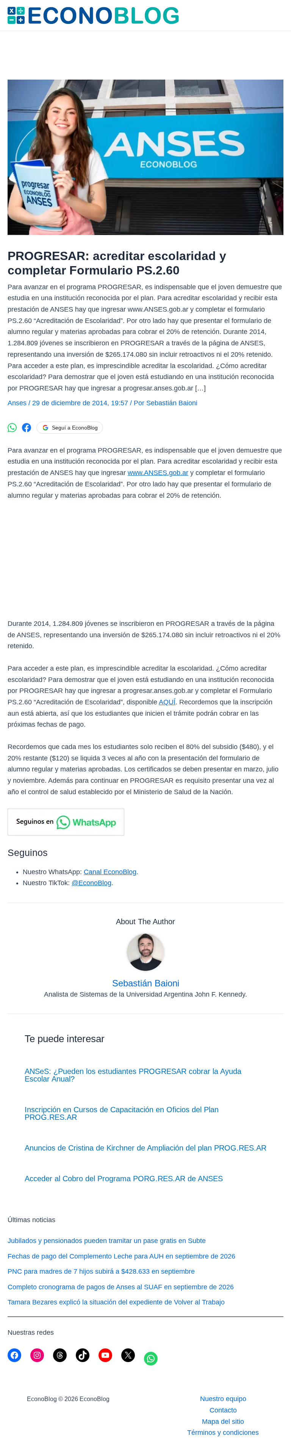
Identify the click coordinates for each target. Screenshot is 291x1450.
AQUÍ (167, 702)
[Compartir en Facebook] (26, 427)
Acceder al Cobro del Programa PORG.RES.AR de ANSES (124, 1178)
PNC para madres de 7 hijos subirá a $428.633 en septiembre (101, 1271)
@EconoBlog (91, 883)
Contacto (223, 1410)
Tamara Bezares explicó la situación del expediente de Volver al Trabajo (116, 1302)
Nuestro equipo (223, 1399)
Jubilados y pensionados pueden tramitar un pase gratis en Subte (107, 1241)
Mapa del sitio (223, 1421)
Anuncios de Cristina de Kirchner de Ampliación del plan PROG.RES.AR (145, 1148)
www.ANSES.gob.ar (158, 473)
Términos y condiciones (223, 1432)
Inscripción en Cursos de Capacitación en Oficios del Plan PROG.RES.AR (122, 1113)
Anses (17, 403)
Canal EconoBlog (110, 872)
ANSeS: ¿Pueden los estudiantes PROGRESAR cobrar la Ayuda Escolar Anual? (133, 1075)
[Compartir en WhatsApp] (12, 427)
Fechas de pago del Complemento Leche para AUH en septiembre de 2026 (121, 1256)
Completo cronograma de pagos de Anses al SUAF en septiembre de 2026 (121, 1287)
